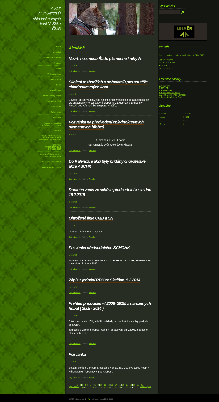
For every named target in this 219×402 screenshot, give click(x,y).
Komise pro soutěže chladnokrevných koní (51, 124)
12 (108, 385)
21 (142, 385)
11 (105, 385)
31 (112, 388)
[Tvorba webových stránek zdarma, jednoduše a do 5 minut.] (85, 399)
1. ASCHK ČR (165, 86)
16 (123, 385)
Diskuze (57, 130)
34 (123, 388)
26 (94, 388)
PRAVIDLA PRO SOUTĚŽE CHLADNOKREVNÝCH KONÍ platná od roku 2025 (50, 138)
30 (108, 388)
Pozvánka (77, 354)
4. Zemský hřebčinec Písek (170, 97)
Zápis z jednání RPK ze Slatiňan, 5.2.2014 (104, 280)
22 (79, 388)
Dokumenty (56, 112)
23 (83, 388)
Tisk (89, 399)
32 (116, 388)
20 (138, 385)
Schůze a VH (55, 79)
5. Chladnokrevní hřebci (169, 93)
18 (131, 385)
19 (134, 385)
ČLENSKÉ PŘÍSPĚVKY (51, 162)
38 (138, 388)
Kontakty (57, 117)
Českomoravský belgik (51, 96)
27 (97, 388)
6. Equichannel (165, 90)
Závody (58, 68)
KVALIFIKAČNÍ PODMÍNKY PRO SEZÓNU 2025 (49, 155)
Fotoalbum (56, 107)
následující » (145, 386)
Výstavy (57, 63)
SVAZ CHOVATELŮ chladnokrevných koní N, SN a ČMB (47, 18)
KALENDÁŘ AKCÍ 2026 (51, 167)
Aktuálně (57, 52)
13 (112, 385)
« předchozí (74, 386)
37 (134, 388)
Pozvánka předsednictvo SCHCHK (99, 247)
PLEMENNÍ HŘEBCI (53, 101)
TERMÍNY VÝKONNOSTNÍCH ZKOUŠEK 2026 (53, 147)
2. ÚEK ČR (164, 88)
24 (86, 388)
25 (90, 388)
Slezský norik (55, 90)
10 (101, 385)
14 (116, 385)
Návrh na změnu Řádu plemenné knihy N (105, 58)
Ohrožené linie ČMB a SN (91, 218)
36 (131, 388)
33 (119, 388)
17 (127, 385)
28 (101, 388)
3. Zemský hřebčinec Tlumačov (172, 95)
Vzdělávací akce (54, 74)
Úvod (58, 47)
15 (119, 385)
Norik (58, 85)
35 (127, 388)
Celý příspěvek (74, 71)
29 (105, 388)
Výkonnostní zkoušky (51, 58)
